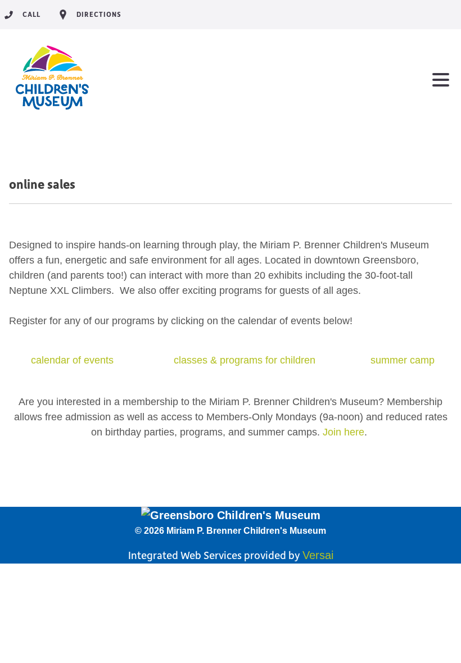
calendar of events (72, 360)
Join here (343, 432)
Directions (98, 14)
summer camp (402, 360)
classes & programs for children (244, 360)
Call (31, 14)
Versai (317, 555)
